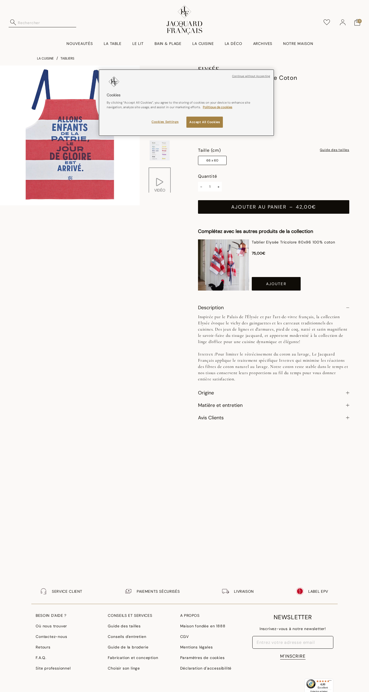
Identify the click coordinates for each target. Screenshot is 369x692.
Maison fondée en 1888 (203, 626)
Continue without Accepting (251, 76)
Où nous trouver (51, 626)
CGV (184, 636)
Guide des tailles (334, 150)
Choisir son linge (124, 668)
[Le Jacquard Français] (184, 20)
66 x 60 (212, 160)
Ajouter (276, 283)
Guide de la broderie (128, 647)
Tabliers (67, 58)
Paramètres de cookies (202, 657)
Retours (43, 647)
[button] (342, 22)
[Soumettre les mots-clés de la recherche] (13, 22)
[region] (186, 102)
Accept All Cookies (204, 122)
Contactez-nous (51, 636)
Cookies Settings (165, 122)
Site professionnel (53, 668)
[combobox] (47, 22)
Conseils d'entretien (127, 636)
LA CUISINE (45, 58)
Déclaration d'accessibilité (206, 668)
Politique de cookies (217, 107)
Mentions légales (196, 647)
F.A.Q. (41, 657)
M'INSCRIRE (293, 656)
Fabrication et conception (133, 657)
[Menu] (330, 681)
